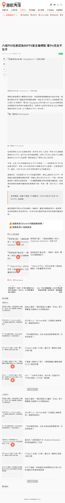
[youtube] (54, 5)
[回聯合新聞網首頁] (4, 5)
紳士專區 (41, 10)
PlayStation (19, 280)
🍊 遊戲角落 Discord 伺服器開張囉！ (26, 223)
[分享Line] (4, 64)
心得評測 (14, 10)
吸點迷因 (55, 15)
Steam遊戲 (44, 15)
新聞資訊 (23, 10)
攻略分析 (5, 10)
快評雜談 (32, 10)
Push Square (50, 102)
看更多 (32, 389)
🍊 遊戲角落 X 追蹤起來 (20, 227)
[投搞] (51, 5)
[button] (61, 5)
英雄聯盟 (25, 15)
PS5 (10, 280)
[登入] (58, 5)
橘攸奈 (34, 15)
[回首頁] (11, 5)
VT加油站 (50, 10)
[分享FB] (4, 59)
